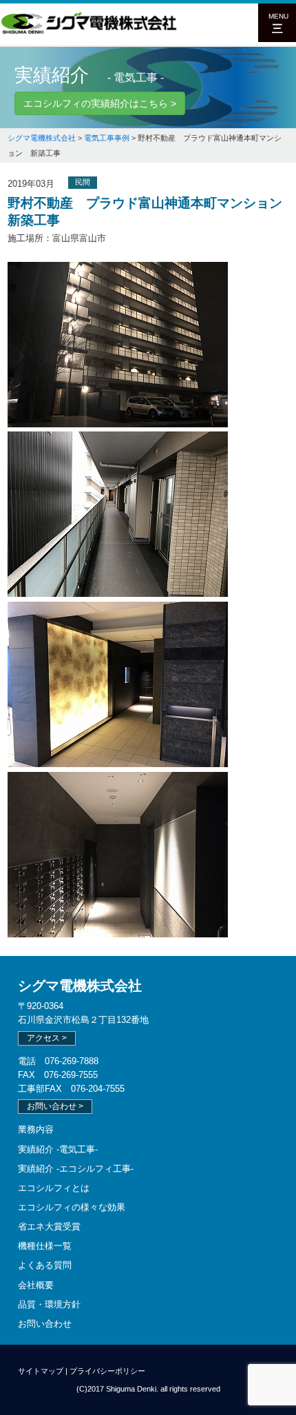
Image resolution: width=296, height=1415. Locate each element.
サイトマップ (40, 1371)
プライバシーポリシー (107, 1371)
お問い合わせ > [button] (55, 1106)
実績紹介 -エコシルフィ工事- (76, 1168)
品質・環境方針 (49, 1304)
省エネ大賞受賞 (49, 1226)
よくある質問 (45, 1265)
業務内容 (36, 1129)
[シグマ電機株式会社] (89, 32)
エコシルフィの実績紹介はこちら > (99, 103)
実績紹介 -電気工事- (58, 1149)
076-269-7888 (71, 1061)
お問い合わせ (45, 1324)
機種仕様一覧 (45, 1246)
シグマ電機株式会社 (80, 985)
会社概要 (36, 1285)
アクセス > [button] (47, 1038)
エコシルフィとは (53, 1188)
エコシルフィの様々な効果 (71, 1207)
